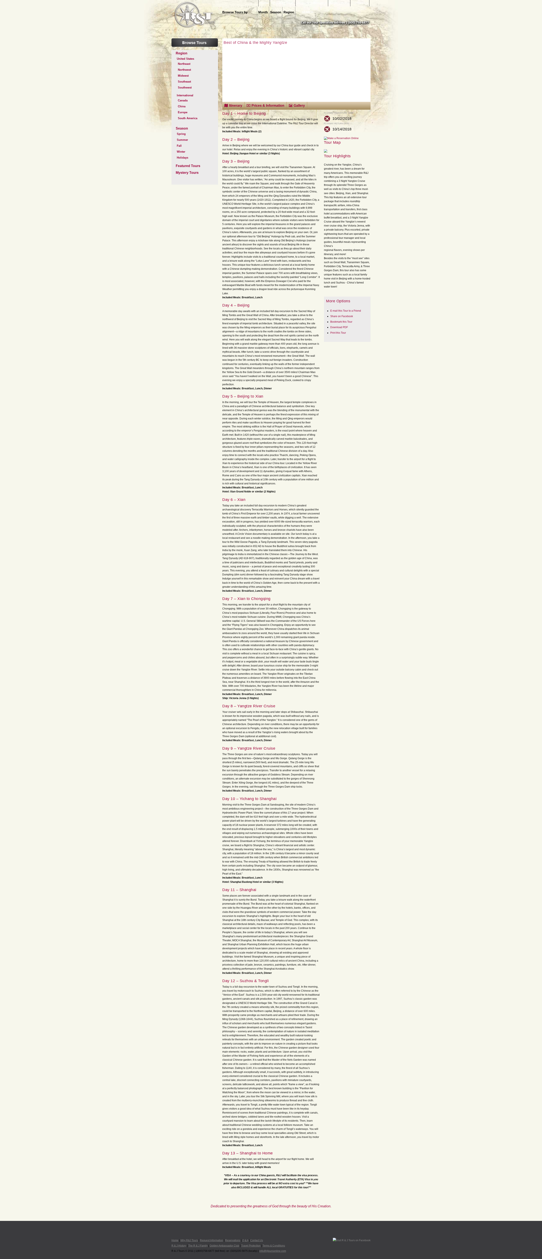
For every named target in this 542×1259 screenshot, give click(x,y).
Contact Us (359, 3)
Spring (181, 133)
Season (275, 12)
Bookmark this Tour (341, 321)
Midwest (183, 75)
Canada (183, 100)
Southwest (185, 87)
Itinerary (235, 105)
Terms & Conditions (274, 1245)
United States (185, 58)
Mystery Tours (187, 172)
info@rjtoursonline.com (272, 1250)
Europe (182, 112)
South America (187, 118)
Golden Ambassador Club (224, 1245)
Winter (181, 151)
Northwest (184, 69)
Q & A (245, 1240)
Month (263, 12)
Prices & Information (268, 105)
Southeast (184, 81)
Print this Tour (338, 332)
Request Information (312, 3)
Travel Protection (251, 1245)
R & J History (178, 1245)
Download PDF (339, 327)
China (181, 106)
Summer (182, 139)
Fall (179, 145)
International (185, 95)
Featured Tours (188, 166)
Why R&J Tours (282, 3)
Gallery (299, 105)
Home (264, 3)
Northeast (184, 63)
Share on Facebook (341, 316)
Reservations (339, 3)
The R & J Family (198, 1245)
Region (288, 12)
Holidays (182, 157)
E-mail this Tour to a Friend (345, 310)
